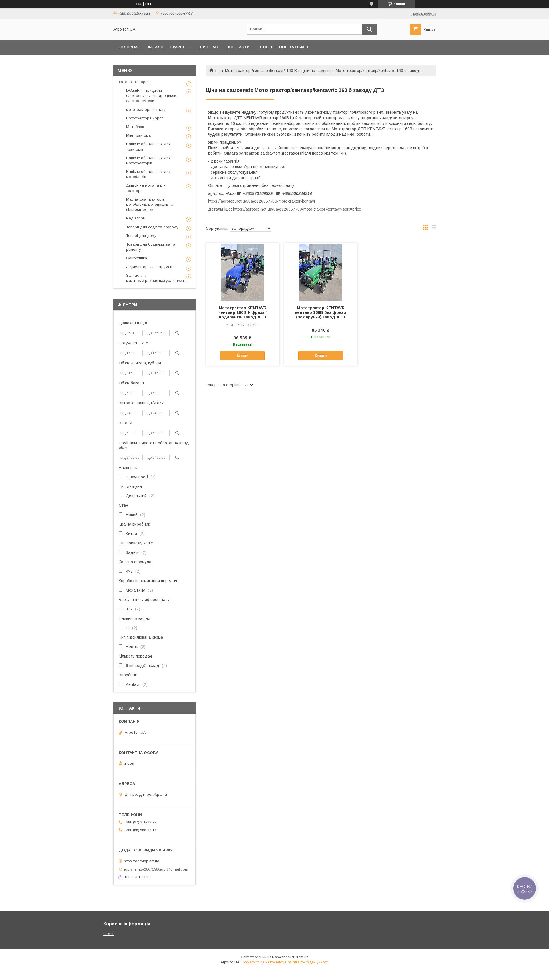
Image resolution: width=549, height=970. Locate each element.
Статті (108, 934)
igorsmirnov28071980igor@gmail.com (156, 869)
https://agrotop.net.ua (141, 861)
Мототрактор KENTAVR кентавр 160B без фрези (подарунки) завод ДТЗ (320, 312)
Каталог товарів (166, 47)
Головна (128, 47)
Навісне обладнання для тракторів (148, 146)
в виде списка (433, 229)
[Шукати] (369, 29)
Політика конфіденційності (307, 962)
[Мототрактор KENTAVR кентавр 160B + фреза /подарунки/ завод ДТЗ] (242, 271)
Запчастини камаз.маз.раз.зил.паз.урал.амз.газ (157, 278)
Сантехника (136, 258)
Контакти (239, 47)
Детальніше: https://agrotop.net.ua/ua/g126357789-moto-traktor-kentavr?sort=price (284, 209)
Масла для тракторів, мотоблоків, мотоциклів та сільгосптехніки (149, 204)
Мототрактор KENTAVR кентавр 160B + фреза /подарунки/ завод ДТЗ (242, 312)
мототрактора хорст (144, 118)
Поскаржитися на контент (262, 962)
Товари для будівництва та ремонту (150, 247)
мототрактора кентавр (146, 109)
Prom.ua (301, 957)
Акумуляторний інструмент (150, 267)
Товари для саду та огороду (152, 227)
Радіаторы (136, 218)
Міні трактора (138, 135)
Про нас (209, 47)
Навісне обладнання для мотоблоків (148, 174)
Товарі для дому (141, 235)
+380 (286, 193)
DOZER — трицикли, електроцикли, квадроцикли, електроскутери (151, 95)
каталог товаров (134, 82)
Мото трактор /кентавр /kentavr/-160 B (261, 70)
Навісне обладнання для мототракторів (148, 160)
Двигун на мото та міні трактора (146, 188)
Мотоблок (135, 127)
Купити (242, 356)
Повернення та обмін (284, 47)
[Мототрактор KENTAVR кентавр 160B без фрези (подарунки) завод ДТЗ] (320, 271)
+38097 (249, 193)
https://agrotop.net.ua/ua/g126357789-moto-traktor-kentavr (261, 201)
